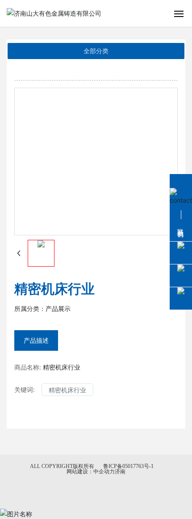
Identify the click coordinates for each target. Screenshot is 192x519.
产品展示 (58, 309)
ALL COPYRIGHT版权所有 (62, 466)
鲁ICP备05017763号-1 (128, 466)
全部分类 (96, 51)
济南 (120, 471)
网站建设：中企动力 (91, 471)
